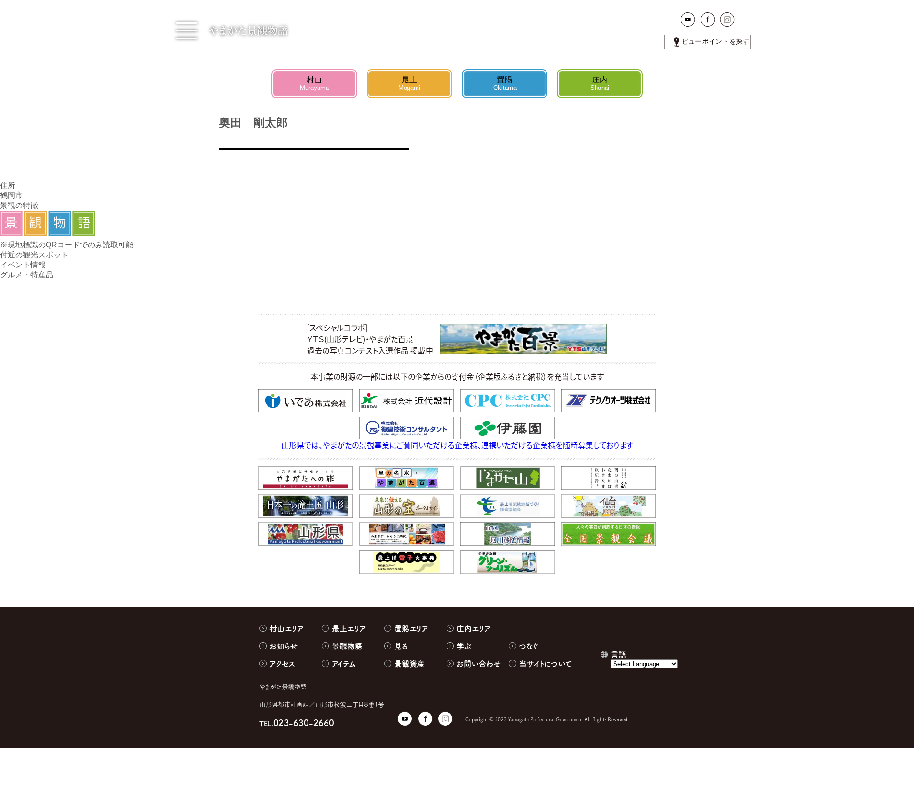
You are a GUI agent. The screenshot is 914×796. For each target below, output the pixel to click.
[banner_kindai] (406, 400)
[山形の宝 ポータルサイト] (406, 506)
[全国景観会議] (608, 534)
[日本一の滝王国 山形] (305, 506)
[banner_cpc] (507, 400)
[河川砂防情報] (507, 534)
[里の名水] (406, 478)
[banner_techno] (608, 400)
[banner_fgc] (406, 428)
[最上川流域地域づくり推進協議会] (507, 506)
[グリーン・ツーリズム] (507, 561)
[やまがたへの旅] (305, 478)
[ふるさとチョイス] (406, 534)
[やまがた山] (507, 478)
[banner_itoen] (507, 428)
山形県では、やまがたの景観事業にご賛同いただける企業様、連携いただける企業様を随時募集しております (457, 445)
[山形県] (305, 534)
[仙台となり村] (608, 506)
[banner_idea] (305, 400)
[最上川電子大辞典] (406, 561)
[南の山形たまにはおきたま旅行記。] (608, 478)
